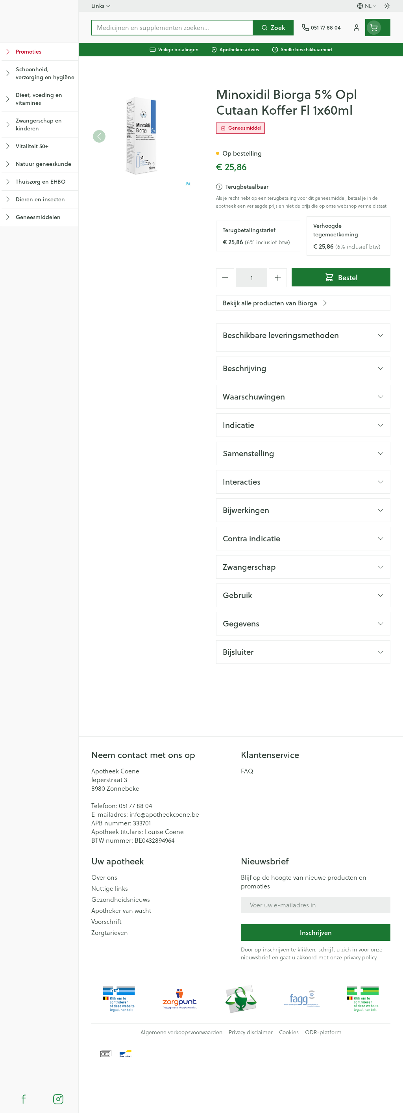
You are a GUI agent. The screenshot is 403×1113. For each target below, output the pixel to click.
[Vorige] (99, 136)
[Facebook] (24, 1099)
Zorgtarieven (109, 932)
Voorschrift (106, 921)
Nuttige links (109, 888)
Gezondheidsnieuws (120, 899)
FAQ (247, 771)
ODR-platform (323, 1032)
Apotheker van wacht (121, 910)
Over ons (104, 877)
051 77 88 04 (135, 805)
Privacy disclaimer (251, 1032)
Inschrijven (316, 932)
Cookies (289, 1032)
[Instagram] (58, 1099)
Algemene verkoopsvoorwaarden (181, 1032)
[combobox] (172, 27)
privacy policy (360, 957)
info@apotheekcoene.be (164, 814)
